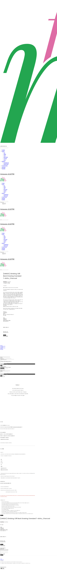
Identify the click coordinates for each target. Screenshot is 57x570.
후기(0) (1, 345)
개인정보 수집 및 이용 (3, 361)
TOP (5, 155)
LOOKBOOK (6, 163)
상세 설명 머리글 (2, 346)
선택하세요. (5, 318)
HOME (3, 150)
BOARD (3, 168)
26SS (5, 154)
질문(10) (1, 348)
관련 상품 (1, 349)
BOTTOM (6, 157)
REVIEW (3, 167)
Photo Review (3, 366)
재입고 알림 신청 (5, 321)
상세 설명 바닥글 (2, 347)
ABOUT (3, 161)
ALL (4, 153)
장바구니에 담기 (3, 545)
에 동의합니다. (6, 361)
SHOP (3, 151)
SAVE (1, 365)
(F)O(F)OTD (4, 165)
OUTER (5, 158)
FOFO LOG (6, 164)
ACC (5, 160)
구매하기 (2, 515)
